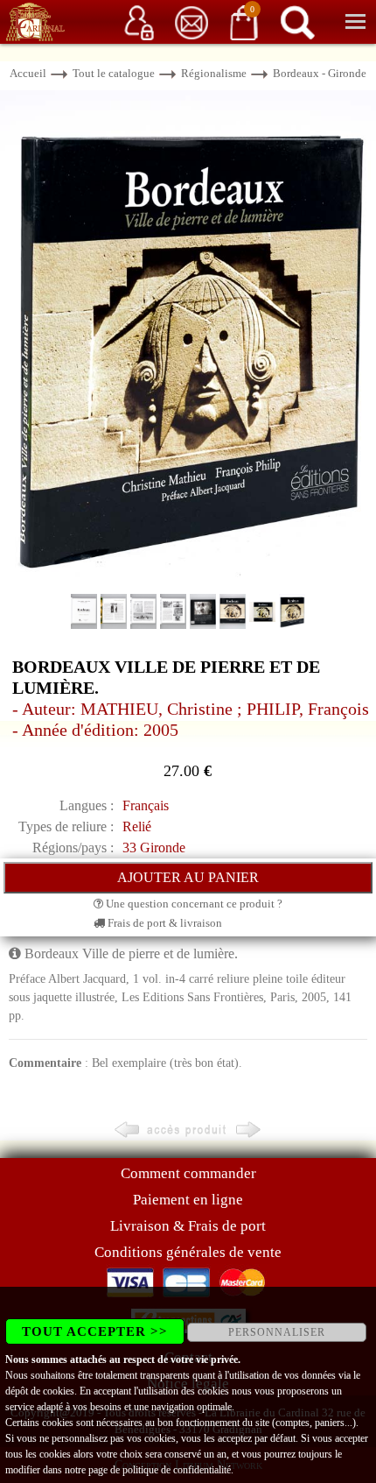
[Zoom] (188, 340)
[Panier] (243, 21)
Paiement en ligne (188, 1199)
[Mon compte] (139, 21)
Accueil (28, 73)
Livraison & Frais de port (188, 1226)
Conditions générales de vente (188, 1252)
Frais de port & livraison (163, 922)
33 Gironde (153, 847)
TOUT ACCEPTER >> (95, 1331)
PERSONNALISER (276, 1332)
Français (145, 805)
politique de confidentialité (176, 1470)
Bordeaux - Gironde (319, 73)
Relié (136, 826)
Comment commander (188, 1173)
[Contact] (191, 21)
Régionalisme (214, 73)
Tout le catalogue (114, 73)
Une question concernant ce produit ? (192, 903)
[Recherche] (297, 21)
